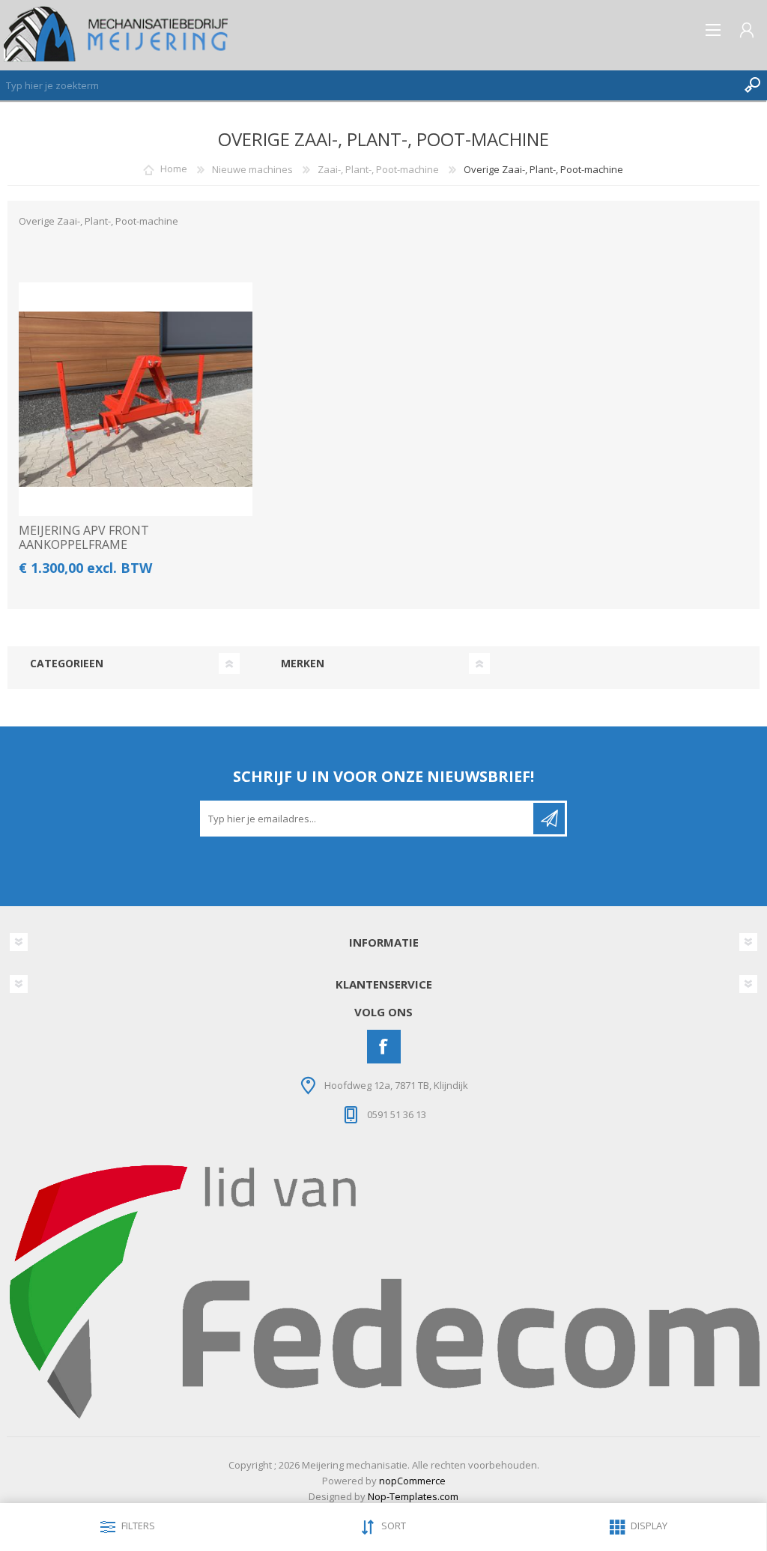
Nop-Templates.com (413, 1496)
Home (173, 169)
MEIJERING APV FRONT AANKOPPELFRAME (84, 537)
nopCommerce (412, 1480)
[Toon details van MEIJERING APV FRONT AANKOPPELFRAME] (135, 399)
